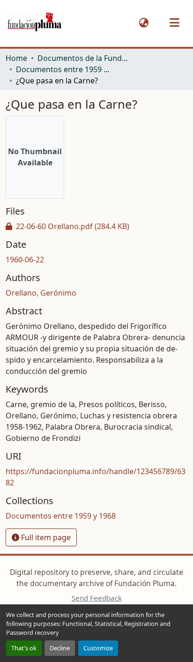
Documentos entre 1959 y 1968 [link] (63, 69)
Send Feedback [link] (97, 597)
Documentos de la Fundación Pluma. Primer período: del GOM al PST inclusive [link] (84, 58)
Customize (98, 648)
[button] (35, 23)
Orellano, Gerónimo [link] (41, 293)
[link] (96, 226)
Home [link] (16, 58)
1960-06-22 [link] (25, 259)
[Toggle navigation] (174, 22)
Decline (60, 648)
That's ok (24, 648)
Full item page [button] (45, 537)
